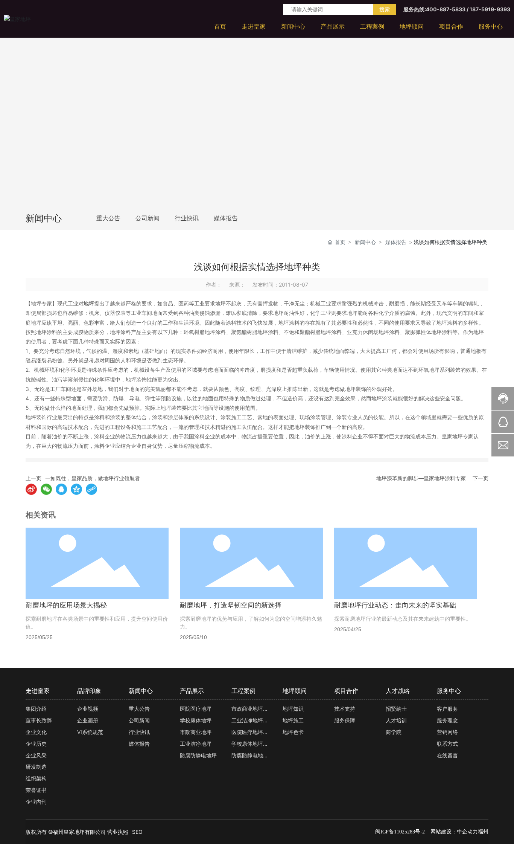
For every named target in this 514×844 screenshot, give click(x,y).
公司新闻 (147, 218)
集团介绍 (36, 708)
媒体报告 (226, 218)
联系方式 (447, 743)
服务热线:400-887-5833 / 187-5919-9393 (456, 9)
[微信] (46, 489)
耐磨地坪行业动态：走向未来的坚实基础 (395, 605)
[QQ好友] (61, 489)
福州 (483, 831)
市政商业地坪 (195, 732)
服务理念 (447, 720)
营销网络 (447, 732)
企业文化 (36, 732)
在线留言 (447, 755)
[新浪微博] (31, 489)
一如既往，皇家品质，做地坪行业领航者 (92, 478)
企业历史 (36, 743)
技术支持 (344, 708)
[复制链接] (91, 489)
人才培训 (396, 720)
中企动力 (467, 831)
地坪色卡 (293, 732)
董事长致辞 (39, 720)
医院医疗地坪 (195, 708)
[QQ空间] (76, 489)
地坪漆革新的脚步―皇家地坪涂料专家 (421, 478)
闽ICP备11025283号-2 (400, 832)
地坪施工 (293, 720)
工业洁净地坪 (195, 743)
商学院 (393, 732)
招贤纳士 (396, 708)
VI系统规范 (90, 732)
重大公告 (108, 218)
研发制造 (36, 766)
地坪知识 (293, 708)
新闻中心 (365, 242)
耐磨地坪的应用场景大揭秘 (66, 605)
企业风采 (36, 755)
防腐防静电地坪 (198, 755)
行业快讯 (187, 218)
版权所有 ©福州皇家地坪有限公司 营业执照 (77, 832)
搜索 (384, 9)
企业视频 (87, 708)
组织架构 (36, 778)
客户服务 (447, 708)
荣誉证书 (36, 790)
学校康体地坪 (195, 720)
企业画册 (87, 720)
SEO (137, 832)
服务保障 (344, 720)
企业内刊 (36, 801)
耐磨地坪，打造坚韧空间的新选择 (230, 605)
